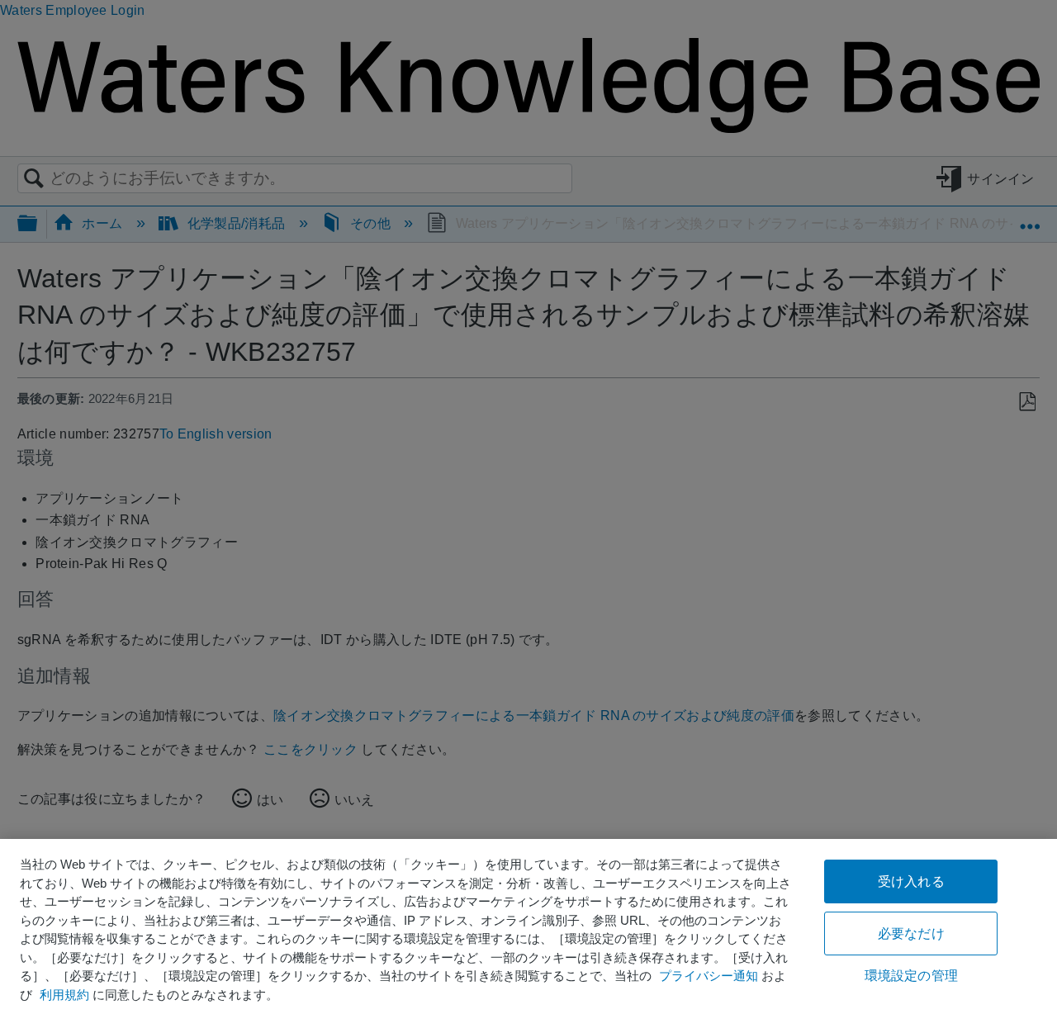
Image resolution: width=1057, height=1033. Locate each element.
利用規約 (64, 995)
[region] (528, 936)
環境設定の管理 (911, 976)
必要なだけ (911, 933)
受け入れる (911, 881)
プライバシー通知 (708, 976)
